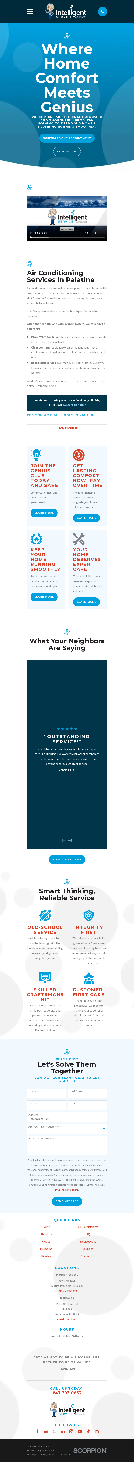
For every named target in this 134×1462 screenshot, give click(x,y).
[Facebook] (37, 1431)
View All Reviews (67, 859)
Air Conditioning (88, 1227)
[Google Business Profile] (46, 1431)
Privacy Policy (62, 1189)
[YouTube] (80, 1431)
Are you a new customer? (44, 1126)
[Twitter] (54, 1431)
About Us (46, 1234)
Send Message (67, 1201)
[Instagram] (71, 1431)
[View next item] (70, 840)
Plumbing (46, 1249)
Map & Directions (66, 1291)
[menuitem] (31, 1455)
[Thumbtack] (88, 1431)
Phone (32, 1103)
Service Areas (87, 1241)
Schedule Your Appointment (67, 138)
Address (33, 1114)
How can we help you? (43, 1138)
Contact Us (67, 151)
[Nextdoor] (97, 1431)
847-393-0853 (67, 1393)
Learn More (44, 512)
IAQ (88, 1234)
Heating (46, 1256)
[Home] (65, 11)
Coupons (87, 1249)
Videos (46, 1241)
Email (73, 1103)
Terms (75, 1189)
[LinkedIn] (63, 1431)
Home (46, 1227)
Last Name (76, 1091)
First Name (35, 1091)
